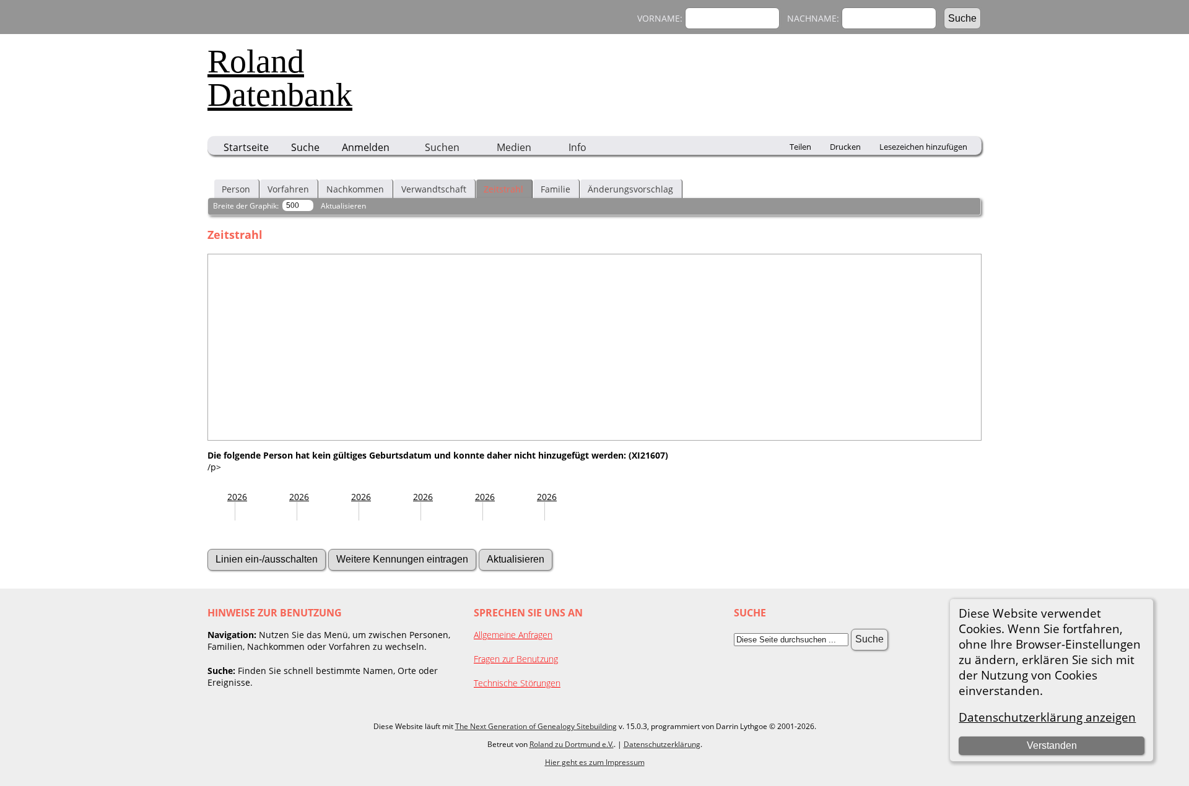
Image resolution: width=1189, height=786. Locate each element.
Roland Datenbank (279, 78)
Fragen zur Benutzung (516, 659)
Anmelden (366, 147)
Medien (514, 147)
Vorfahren (288, 189)
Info (577, 147)
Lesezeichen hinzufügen (923, 146)
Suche (305, 147)
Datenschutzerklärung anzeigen (1047, 717)
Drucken (845, 146)
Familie (555, 189)
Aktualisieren (343, 206)
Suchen (442, 147)
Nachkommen (355, 189)
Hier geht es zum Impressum (595, 762)
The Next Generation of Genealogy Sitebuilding (536, 726)
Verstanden (1052, 745)
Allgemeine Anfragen (513, 635)
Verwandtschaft (433, 189)
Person (236, 189)
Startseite (246, 147)
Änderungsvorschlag (630, 189)
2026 (237, 497)
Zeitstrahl (503, 189)
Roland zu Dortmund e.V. (571, 744)
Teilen (800, 146)
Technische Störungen (517, 683)
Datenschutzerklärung (662, 744)
